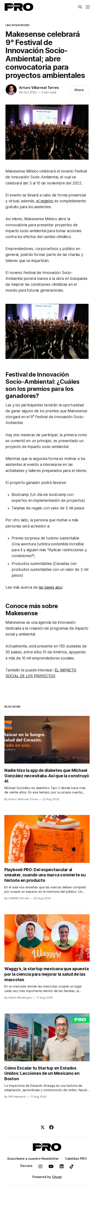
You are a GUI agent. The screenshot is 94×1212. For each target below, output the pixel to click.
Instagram (40, 1166)
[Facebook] (51, 1127)
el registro (44, 201)
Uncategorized (17, 25)
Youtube (51, 1166)
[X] (42, 1127)
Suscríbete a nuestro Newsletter (33, 1158)
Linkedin (62, 1166)
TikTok (72, 1166)
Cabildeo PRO (76, 1158)
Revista (26, 1166)
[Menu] (87, 6)
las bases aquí (50, 587)
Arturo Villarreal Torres (39, 87)
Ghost (57, 1177)
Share (79, 90)
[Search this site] (80, 6)
